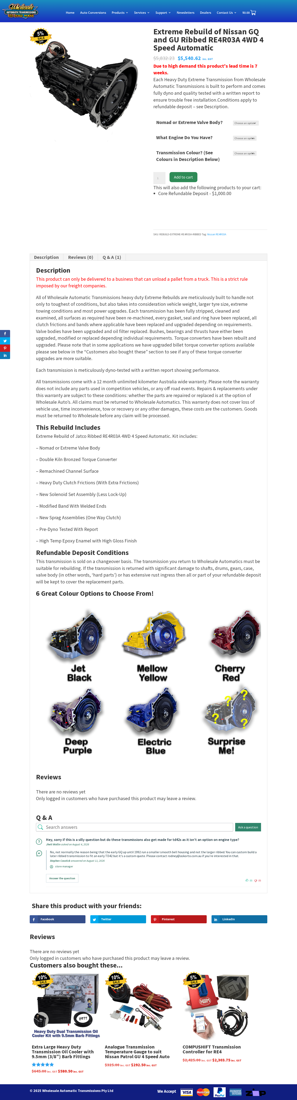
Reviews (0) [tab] (80, 257)
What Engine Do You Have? (184, 137)
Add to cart (183, 177)
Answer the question (62, 878)
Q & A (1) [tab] (112, 257)
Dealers (205, 13)
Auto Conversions (93, 13)
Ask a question (248, 827)
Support (161, 13)
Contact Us (225, 13)
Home (70, 13)
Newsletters (185, 13)
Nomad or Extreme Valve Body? (189, 122)
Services (140, 13)
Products (118, 13)
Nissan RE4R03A (216, 234)
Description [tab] (46, 257)
